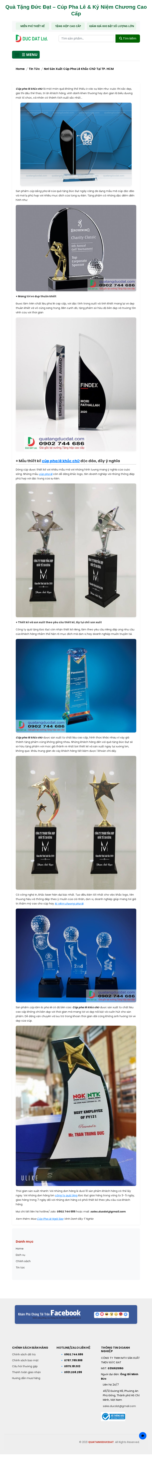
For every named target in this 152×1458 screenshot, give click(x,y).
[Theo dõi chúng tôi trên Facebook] (76, 1314)
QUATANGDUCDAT (101, 1442)
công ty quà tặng (66, 1195)
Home (20, 69)
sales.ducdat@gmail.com (119, 1406)
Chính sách (23, 1261)
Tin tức (34, 69)
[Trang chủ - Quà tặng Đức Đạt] (31, 38)
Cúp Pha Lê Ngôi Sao (50, 1219)
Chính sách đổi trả (24, 1354)
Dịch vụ (20, 1255)
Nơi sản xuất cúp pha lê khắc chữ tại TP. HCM (79, 69)
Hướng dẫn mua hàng (26, 1378)
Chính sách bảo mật (25, 1360)
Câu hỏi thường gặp (25, 1366)
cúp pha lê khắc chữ (61, 460)
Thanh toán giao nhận (26, 1372)
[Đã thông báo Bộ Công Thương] (113, 1415)
